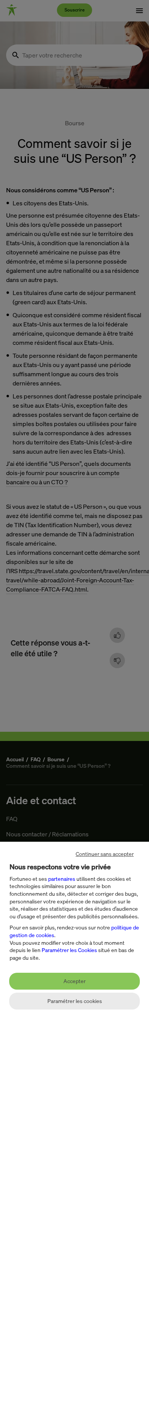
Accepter (74, 981)
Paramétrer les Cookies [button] (69, 950)
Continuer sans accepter (105, 853)
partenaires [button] (61, 878)
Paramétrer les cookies (74, 1001)
